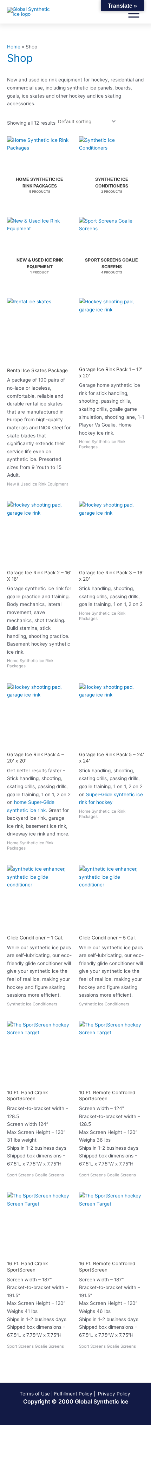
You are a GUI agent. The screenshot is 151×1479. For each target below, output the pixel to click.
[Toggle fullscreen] (43, 1430)
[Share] (73, 1430)
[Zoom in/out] (14, 1430)
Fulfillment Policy (73, 1394)
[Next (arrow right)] (43, 1439)
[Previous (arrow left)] (14, 1439)
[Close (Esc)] (102, 1430)
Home (13, 46)
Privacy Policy (115, 1394)
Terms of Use (35, 1394)
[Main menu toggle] (134, 14)
